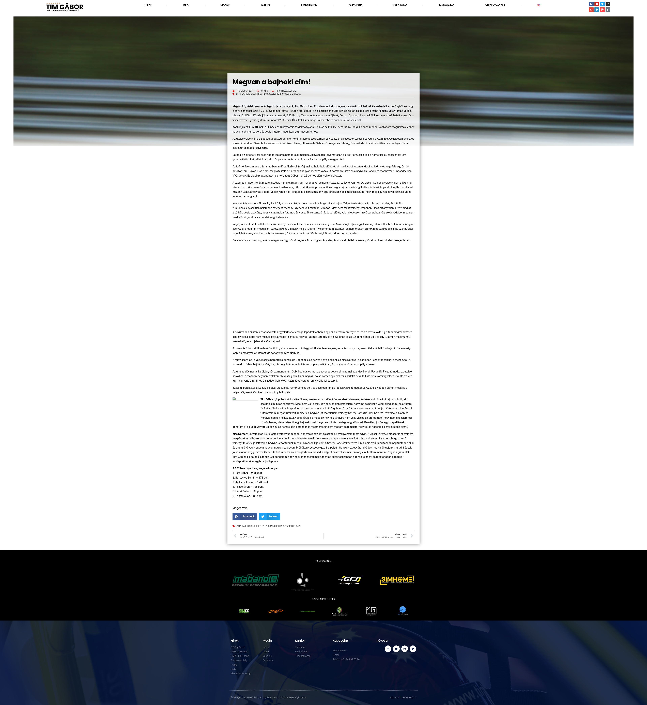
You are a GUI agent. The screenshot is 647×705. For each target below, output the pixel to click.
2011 (238, 94)
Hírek (148, 5)
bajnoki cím (248, 94)
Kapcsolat (400, 5)
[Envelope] (591, 9)
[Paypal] (596, 9)
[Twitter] (602, 4)
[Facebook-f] (388, 648)
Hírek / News (261, 94)
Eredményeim (309, 5)
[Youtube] (596, 4)
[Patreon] (602, 9)
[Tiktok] (608, 9)
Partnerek (355, 5)
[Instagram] (608, 4)
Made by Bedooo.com (403, 697)
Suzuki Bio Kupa (292, 94)
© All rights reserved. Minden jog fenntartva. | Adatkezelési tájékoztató (269, 697)
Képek (185, 5)
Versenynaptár (495, 5)
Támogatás (446, 5)
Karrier (265, 5)
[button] (245, 516)
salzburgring (276, 94)
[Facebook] (591, 4)
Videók (225, 5)
